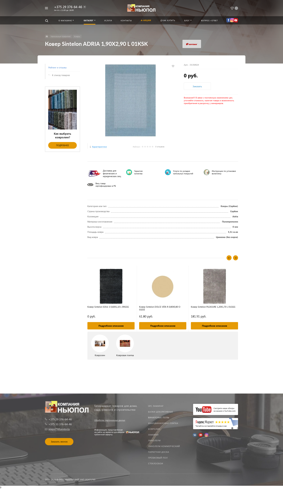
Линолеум (154, 440)
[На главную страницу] (141, 7)
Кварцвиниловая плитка (163, 423)
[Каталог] (47, 36)
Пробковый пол (158, 457)
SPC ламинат (155, 406)
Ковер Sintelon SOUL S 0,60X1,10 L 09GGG (108, 306)
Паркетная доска (158, 452)
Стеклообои (155, 463)
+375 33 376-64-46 (60, 424)
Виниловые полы (158, 417)
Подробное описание (111, 325)
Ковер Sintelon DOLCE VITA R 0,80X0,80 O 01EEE (159, 308)
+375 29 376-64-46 (68, 6)
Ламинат (153, 434)
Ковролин (154, 429)
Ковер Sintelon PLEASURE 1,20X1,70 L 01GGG (213, 306)
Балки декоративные (160, 411)
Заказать (197, 86)
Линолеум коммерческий (164, 446)
